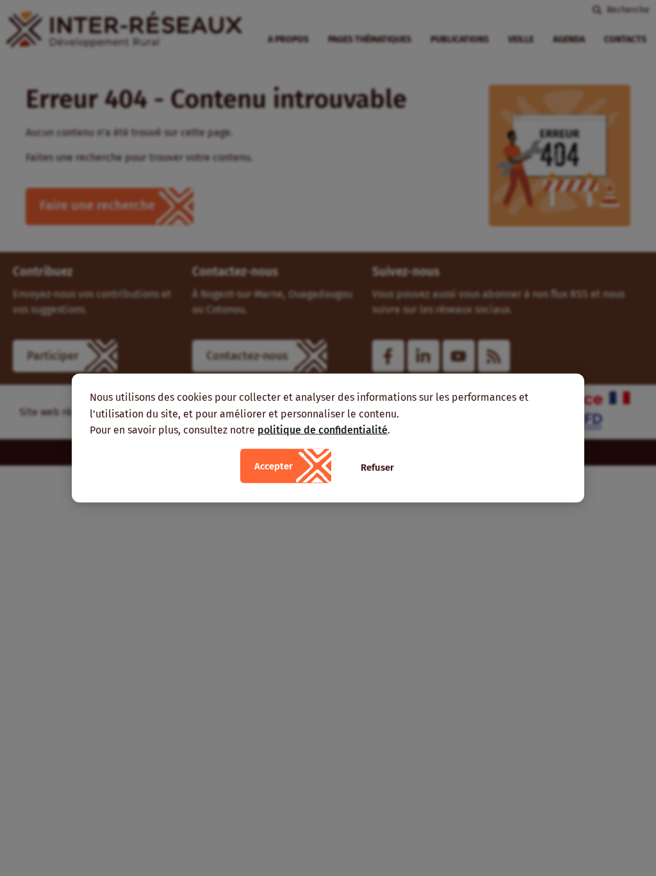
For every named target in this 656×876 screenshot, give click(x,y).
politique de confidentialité (323, 430)
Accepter (273, 465)
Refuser (377, 467)
